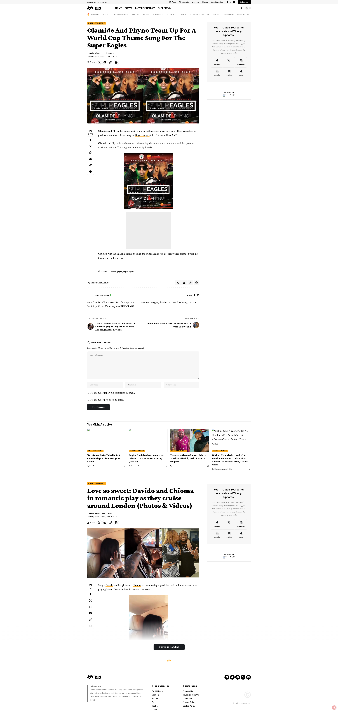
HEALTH (216, 14)
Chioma (137, 585)
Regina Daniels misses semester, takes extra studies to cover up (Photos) (146, 458)
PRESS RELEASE (243, 14)
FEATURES (95, 14)
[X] (230, 2)
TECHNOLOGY (228, 14)
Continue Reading (169, 647)
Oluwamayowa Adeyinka (223, 469)
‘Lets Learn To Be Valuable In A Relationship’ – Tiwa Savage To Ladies (103, 458)
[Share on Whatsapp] (90, 152)
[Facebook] (227, 2)
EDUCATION (171, 14)
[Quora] (241, 73)
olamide (112, 271)
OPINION (183, 14)
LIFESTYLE (205, 14)
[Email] (104, 62)
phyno (119, 271)
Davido (109, 585)
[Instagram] (241, 62)
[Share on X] (99, 62)
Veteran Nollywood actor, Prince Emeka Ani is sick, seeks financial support (188, 458)
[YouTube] (234, 2)
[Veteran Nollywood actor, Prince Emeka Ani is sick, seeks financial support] (189, 440)
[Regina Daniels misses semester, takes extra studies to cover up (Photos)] (148, 440)
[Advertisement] (148, 230)
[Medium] (229, 73)
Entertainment (96, 23)
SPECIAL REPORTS (121, 14)
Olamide (102, 131)
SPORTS (146, 14)
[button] (175, 8)
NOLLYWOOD (158, 14)
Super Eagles (142, 135)
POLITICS (106, 14)
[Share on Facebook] (90, 140)
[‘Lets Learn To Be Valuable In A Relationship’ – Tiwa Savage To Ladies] (106, 440)
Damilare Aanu (94, 53)
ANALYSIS (135, 14)
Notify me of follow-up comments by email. (112, 392)
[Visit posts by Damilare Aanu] (90, 295)
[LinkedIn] (217, 73)
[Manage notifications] (334, 707)
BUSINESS (194, 14)
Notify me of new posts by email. (107, 399)
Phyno (115, 131)
